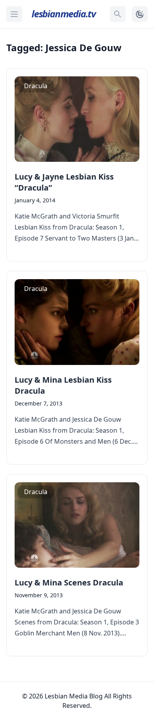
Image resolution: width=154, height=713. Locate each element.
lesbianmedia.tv (64, 13)
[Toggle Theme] (140, 14)
